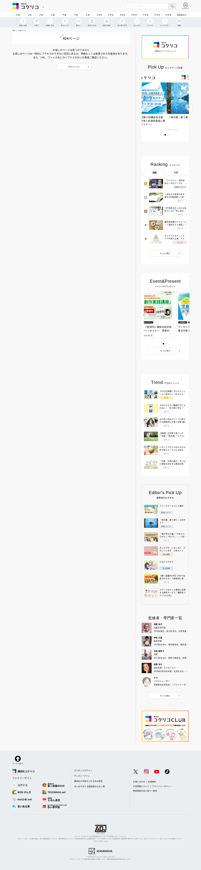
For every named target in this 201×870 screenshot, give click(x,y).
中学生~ (169, 14)
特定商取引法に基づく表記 (145, 790)
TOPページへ (74, 66)
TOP (13, 30)
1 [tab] (160, 135)
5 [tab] (170, 135)
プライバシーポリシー (162, 786)
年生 (99, 14)
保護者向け (182, 14)
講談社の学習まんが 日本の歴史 (88, 781)
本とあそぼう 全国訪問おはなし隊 (89, 786)
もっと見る (165, 253)
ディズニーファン (82, 775)
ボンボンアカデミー (83, 770)
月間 (176, 172)
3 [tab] (165, 135)
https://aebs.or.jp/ (100, 841)
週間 (154, 172)
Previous (141, 107)
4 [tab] (167, 135)
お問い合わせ (139, 781)
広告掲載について (141, 786)
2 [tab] (163, 135)
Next (188, 107)
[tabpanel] (165, 107)
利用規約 (152, 781)
